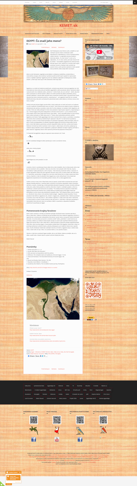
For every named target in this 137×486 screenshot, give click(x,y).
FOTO (40, 2)
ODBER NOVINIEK (77, 456)
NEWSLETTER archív (87, 456)
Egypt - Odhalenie (36, 352)
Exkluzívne (29, 275)
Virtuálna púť (76, 390)
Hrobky (60, 394)
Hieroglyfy (58, 353)
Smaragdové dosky (97, 33)
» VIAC (79, 462)
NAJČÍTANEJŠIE (42, 456)
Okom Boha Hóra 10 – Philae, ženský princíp (98, 231)
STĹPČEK (95, 456)
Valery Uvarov (62, 398)
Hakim (67, 394)
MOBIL (106, 456)
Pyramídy (79, 386)
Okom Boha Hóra (71, 33)
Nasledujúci (61, 47)
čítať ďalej (9, 484)
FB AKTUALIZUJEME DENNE (64, 456)
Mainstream (28, 390)
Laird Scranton (29, 398)
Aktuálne (87, 386)
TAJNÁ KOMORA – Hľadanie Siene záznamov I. (97, 105)
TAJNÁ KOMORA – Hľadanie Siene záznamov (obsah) (99, 115)
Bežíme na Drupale (95, 460)
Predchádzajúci (45, 47)
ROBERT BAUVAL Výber (47, 352)
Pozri (91, 390)
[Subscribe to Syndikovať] (68, 470)
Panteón (45, 394)
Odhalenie (52, 390)
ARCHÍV (47, 2)
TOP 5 (35, 456)
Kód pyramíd (46, 33)
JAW (87, 394)
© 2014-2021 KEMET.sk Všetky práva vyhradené (48, 460)
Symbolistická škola (39, 386)
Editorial (61, 386)
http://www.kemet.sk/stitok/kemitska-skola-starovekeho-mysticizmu (47, 341)
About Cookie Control (7, 472)
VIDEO (34, 2)
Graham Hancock (51, 398)
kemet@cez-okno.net (69, 460)
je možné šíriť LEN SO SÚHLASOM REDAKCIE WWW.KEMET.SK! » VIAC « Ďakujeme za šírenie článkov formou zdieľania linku (80, 455)
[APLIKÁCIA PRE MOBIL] (33, 420)
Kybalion (109, 390)
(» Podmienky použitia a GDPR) (88, 462)
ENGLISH (101, 456)
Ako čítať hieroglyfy (69, 352)
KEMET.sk (33, 44)
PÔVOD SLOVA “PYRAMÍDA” (92, 110)
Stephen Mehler (96, 394)
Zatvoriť (19, 472)
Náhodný (54, 47)
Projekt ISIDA (73, 398)
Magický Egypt (58, 33)
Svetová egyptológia (104, 398)
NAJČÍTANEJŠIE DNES (52, 456)
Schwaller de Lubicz (77, 394)
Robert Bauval (34, 353)
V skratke (95, 386)
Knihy (84, 390)
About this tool (18, 482)
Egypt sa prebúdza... (68, 28)
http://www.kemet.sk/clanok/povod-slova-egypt (42, 330)
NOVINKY (27, 2)
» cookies (53, 462)
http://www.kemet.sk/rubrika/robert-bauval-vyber (43, 335)
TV (73, 386)
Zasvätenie (28, 394)
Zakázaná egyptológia (32, 33)
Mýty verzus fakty (58, 352)
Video (67, 386)
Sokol (99, 458)
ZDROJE (61, 2)
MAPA (54, 2)
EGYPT (32, 350)
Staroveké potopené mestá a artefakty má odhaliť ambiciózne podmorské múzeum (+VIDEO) (97, 188)
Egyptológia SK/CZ (91, 398)
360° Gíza (67, 390)
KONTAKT (75, 2)
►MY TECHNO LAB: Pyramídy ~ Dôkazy (97, 195)
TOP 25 (31, 456)
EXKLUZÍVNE (51, 353)
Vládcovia (52, 394)
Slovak (88, 88)
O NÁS (67, 2)
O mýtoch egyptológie (40, 390)
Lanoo (81, 398)
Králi (108, 33)
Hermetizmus (84, 33)
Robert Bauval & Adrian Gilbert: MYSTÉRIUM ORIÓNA (99, 103)
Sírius (59, 390)
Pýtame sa (104, 386)
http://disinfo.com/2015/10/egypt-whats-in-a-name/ (43, 267)
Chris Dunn (107, 394)
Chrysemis (41, 353)
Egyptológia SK (51, 386)
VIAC (112, 471)
